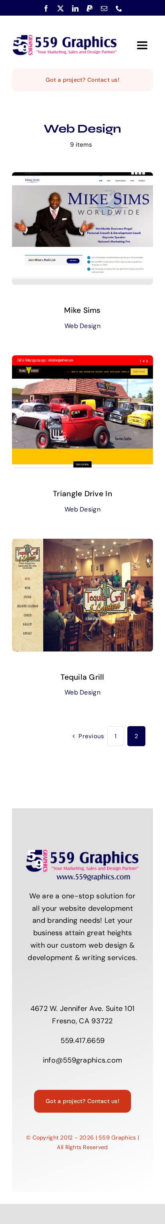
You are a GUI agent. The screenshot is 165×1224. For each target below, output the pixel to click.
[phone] (119, 8)
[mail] (104, 8)
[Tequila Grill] (82, 545)
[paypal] (90, 8)
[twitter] (60, 8)
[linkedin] (75, 8)
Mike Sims (82, 310)
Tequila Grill (82, 677)
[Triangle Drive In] (82, 361)
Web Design (82, 326)
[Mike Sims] (82, 178)
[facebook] (46, 8)
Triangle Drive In (82, 494)
